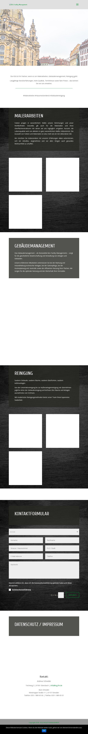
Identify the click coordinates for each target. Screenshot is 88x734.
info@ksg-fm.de (56, 685)
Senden (73, 594)
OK (44, 731)
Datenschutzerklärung (21, 590)
